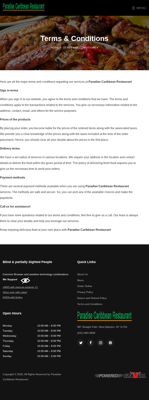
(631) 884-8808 (86, 332)
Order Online (84, 286)
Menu (140, 8)
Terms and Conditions (89, 304)
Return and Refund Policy (92, 298)
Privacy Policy (85, 292)
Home (55, 47)
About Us (82, 274)
